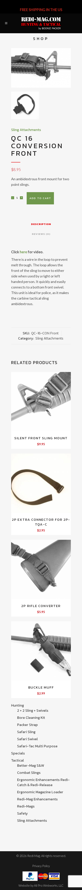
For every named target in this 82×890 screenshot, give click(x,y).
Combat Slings (29, 772)
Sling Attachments (32, 820)
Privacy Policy (41, 866)
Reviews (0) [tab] (41, 234)
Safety (22, 813)
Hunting (17, 705)
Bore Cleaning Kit (31, 717)
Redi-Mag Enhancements (37, 799)
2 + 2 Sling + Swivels (32, 710)
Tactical (17, 760)
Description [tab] (41, 224)
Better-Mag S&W (30, 765)
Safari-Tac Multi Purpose (37, 746)
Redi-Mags (26, 806)
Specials (18, 753)
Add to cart (40, 198)
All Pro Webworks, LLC (48, 885)
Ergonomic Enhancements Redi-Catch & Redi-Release (43, 782)
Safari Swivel (27, 739)
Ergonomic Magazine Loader (40, 792)
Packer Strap (27, 724)
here (23, 252)
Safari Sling (26, 731)
